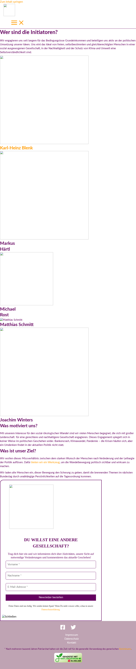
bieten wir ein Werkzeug (45, 462)
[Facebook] (62, 629)
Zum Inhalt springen (11, 2)
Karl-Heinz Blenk (16, 148)
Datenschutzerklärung (50, 609)
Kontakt (71, 642)
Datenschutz (71, 638)
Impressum (71, 635)
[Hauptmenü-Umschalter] (18, 23)
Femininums (125, 649)
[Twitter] (73, 629)
